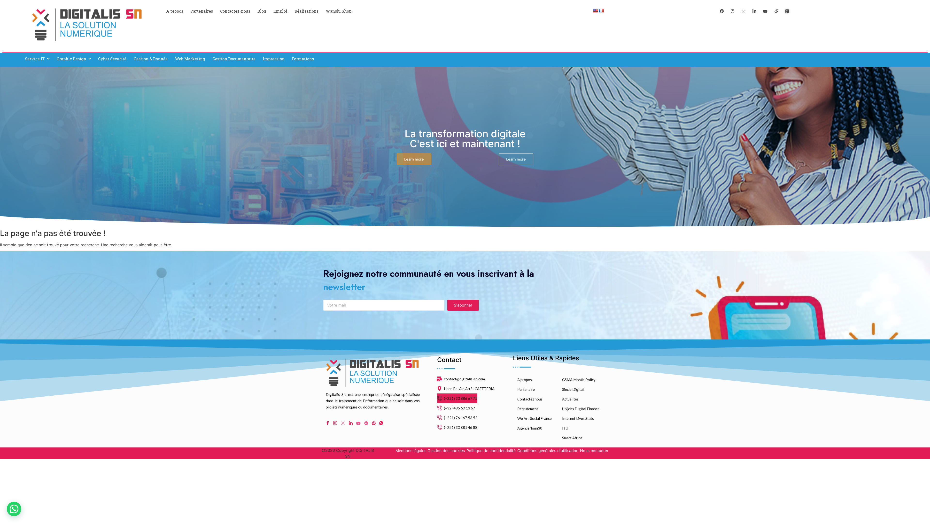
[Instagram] (335, 423)
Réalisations (306, 11)
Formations (303, 58)
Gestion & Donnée (151, 58)
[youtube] (765, 11)
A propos (174, 11)
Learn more (414, 159)
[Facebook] (721, 11)
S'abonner (463, 305)
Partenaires (201, 11)
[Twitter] (743, 11)
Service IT (35, 58)
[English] (595, 10)
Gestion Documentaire (234, 58)
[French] (601, 10)
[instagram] (732, 11)
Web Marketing (190, 58)
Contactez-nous (235, 11)
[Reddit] (366, 423)
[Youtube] (358, 423)
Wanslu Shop (338, 11)
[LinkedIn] (754, 11)
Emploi (280, 11)
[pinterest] (787, 11)
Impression (274, 58)
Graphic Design (71, 58)
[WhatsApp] (381, 423)
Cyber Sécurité (112, 58)
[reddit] (776, 11)
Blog (261, 11)
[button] (37, 58)
